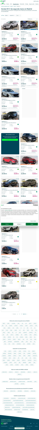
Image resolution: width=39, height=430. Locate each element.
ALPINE (18, 323)
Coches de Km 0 (13, 398)
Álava (5, 351)
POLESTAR (9, 339)
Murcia (4, 360)
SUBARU (22, 341)
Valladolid (17, 364)
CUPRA (36, 325)
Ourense (13, 360)
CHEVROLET (16, 325)
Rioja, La (35, 360)
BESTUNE (35, 323)
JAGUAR (8, 332)
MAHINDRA (17, 334)
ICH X (20, 330)
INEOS (24, 330)
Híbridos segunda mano (8, 409)
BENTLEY (30, 323)
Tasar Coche (32, 409)
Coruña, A (14, 355)
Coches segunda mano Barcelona (30, 400)
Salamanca (5, 362)
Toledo (7, 364)
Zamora (27, 364)
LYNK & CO (11, 334)
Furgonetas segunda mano (16, 407)
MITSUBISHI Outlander (22, 381)
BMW (2, 325)
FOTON (7, 330)
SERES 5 (35, 381)
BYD (6, 325)
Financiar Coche (7, 407)
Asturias (24, 351)
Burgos (15, 353)
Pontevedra (29, 360)
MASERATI (26, 334)
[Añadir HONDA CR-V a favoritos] (16, 21)
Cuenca (20, 355)
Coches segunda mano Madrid (7, 402)
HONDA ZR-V (19, 374)
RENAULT (19, 339)
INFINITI (28, 330)
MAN (21, 334)
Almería (20, 351)
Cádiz (24, 353)
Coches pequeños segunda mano (18, 400)
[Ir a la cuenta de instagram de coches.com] (34, 423)
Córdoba (9, 355)
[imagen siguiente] (18, 25)
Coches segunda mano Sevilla (19, 402)
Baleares (4, 353)
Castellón (34, 353)
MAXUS (30, 334)
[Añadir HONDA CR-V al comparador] (18, 21)
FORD (3, 330)
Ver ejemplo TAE (15, 39)
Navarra (8, 360)
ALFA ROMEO (13, 323)
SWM (30, 341)
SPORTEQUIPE (10, 341)
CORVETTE (31, 325)
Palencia (18, 360)
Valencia (11, 364)
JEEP (12, 332)
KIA (16, 332)
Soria (19, 362)
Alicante (15, 351)
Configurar (19, 224)
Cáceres (19, 353)
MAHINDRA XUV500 (5, 381)
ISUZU (32, 330)
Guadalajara (35, 355)
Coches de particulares (21, 398)
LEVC (35, 332)
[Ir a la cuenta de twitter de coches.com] (31, 423)
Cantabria (28, 353)
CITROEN (26, 325)
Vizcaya (22, 364)
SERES (31, 339)
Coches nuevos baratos (7, 400)
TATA (34, 341)
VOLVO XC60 (22, 383)
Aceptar (32, 224)
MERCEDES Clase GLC (13, 381)
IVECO (36, 330)
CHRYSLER (21, 325)
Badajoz (33, 351)
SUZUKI (27, 341)
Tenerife (29, 362)
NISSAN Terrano (29, 381)
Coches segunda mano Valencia (31, 402)
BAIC (26, 323)
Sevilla (15, 362)
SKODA (35, 339)
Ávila (29, 351)
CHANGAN (10, 325)
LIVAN (7, 334)
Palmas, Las (23, 360)
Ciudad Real (4, 355)
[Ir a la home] (3, 1)
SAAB (23, 339)
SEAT (27, 339)
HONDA (11, 330)
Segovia (10, 362)
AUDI (22, 323)
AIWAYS (8, 323)
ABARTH (4, 323)
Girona (24, 355)
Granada (29, 355)
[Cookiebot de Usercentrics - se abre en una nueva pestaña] (34, 205)
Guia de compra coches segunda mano (28, 407)
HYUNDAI (15, 330)
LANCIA (20, 332)
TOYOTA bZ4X (16, 383)
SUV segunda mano (25, 409)
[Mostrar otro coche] (10, 51)
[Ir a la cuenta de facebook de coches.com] (37, 423)
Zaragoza (31, 364)
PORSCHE (14, 339)
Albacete (9, 351)
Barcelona (9, 353)
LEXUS (3, 334)
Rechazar (7, 224)
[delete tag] (8, 15)
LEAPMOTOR (30, 332)
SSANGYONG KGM (16, 341)
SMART (5, 341)
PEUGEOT (4, 339)
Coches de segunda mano (31, 398)
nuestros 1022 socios (9, 210)
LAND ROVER (25, 332)
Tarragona (24, 362)
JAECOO (4, 332)
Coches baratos (6, 398)
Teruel (34, 362)
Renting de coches (17, 409)
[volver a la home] (4, 423)
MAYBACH (35, 334)
